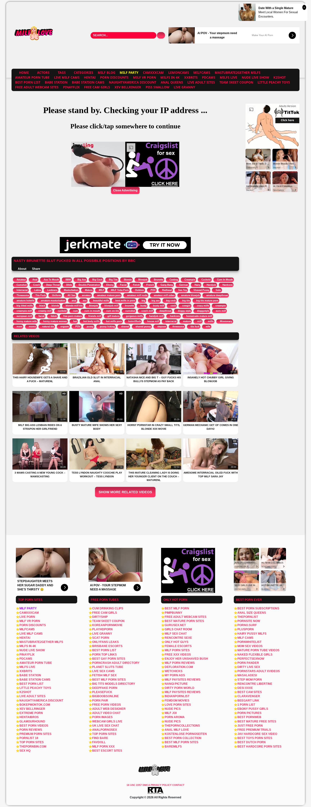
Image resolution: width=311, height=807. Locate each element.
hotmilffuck (134, 321)
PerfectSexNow (250, 658)
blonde (55, 305)
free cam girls (97, 87)
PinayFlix (71, 87)
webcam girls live (107, 721)
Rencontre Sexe (178, 637)
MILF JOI (171, 712)
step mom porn (249, 679)
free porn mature (72, 316)
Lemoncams (178, 72)
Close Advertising (125, 190)
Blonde (128, 279)
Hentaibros (29, 717)
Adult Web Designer (109, 708)
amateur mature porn (109, 295)
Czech (36, 284)
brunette (129, 305)
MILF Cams (245, 637)
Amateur (21, 279)
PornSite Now (248, 621)
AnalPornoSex (104, 729)
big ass (156, 300)
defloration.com (179, 667)
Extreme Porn (31, 712)
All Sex (71, 295)
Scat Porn (100, 637)
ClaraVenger (248, 696)
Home (24, 72)
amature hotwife (25, 300)
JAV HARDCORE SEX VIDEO (257, 733)
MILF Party (28, 608)
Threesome (23, 295)
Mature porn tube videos (258, 650)
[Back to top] (300, 796)
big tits (186, 300)
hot (75, 321)
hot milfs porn (114, 321)
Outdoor (139, 290)
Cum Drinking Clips (107, 608)
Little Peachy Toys (274, 82)
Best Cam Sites (249, 692)
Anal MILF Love (177, 729)
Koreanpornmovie (107, 625)
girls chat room (178, 629)
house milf (153, 321)
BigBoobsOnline (105, 696)
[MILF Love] (34, 35)
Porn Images (102, 717)
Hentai (90, 77)
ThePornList (247, 616)
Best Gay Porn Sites (108, 658)
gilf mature (113, 316)
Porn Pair (100, 700)
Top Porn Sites (31, 742)
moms (32, 326)
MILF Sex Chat (176, 633)
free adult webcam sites (36, 87)
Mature (89, 290)
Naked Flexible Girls (254, 654)
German (183, 284)
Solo (218, 290)
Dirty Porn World (179, 687)
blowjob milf (111, 305)
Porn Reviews (30, 729)
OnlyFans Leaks (105, 641)
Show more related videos (125, 492)
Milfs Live (228, 77)
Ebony (110, 284)
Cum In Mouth (225, 279)
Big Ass (81, 279)
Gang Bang (167, 284)
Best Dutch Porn (251, 742)
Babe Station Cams (88, 82)
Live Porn (27, 616)
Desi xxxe (245, 687)
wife (208, 326)
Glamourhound (32, 721)
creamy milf (44, 310)
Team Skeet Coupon (236, 82)
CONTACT (178, 785)
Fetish (136, 284)
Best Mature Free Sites (256, 721)
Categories (83, 72)
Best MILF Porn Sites (181, 742)
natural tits (48, 326)
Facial (123, 284)
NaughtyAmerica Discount (132, 82)
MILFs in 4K (170, 77)
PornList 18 (28, 738)
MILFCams (201, 72)
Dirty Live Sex (248, 667)
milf (199, 321)
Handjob (211, 284)
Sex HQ (24, 750)
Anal (34, 279)
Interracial (22, 290)
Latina (37, 290)
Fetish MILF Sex (104, 675)
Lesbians (52, 290)
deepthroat (165, 310)
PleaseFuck (102, 692)
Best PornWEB (249, 717)
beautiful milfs (101, 300)
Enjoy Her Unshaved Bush (186, 658)
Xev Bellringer (127, 87)
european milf (24, 316)
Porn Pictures (249, 712)
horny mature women (55, 321)
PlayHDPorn (102, 629)
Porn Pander (248, 662)
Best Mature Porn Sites (184, 621)
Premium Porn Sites (35, 733)
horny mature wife (27, 321)
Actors (43, 72)
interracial (171, 321)
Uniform (56, 295)
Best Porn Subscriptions (258, 608)
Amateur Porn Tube (32, 77)
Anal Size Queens (251, 612)
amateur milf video (164, 295)
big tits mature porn (207, 300)
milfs (210, 321)
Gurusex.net (175, 625)
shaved (125, 326)
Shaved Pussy (201, 290)
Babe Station (56, 82)
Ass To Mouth (51, 279)
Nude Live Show (255, 77)
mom (19, 326)
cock (173, 305)
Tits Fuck (40, 295)
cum (75, 310)
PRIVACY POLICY (161, 785)
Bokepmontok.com (34, 704)
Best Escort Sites (107, 750)
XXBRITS (191, 77)
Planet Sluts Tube (107, 667)
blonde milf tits (74, 305)
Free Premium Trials (254, 729)
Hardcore (227, 284)
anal (74, 300)
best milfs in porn (125, 300)
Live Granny (184, 87)
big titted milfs (25, 305)
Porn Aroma (175, 717)
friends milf (94, 316)
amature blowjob (190, 295)
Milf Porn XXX (103, 746)
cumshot (130, 310)
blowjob (93, 305)
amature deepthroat (217, 295)
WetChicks (173, 671)
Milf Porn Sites (177, 650)
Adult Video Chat (106, 712)
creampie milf (24, 310)
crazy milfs (203, 305)
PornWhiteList (249, 641)
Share (35, 268)
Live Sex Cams (103, 671)
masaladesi (247, 675)
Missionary (226, 321)
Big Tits (113, 279)
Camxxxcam (153, 72)
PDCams (208, 77)
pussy (90, 326)
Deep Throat (53, 284)
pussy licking (107, 326)
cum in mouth (92, 310)
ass (85, 300)
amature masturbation (53, 300)
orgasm (64, 326)
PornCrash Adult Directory (115, 662)
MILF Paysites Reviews (182, 679)
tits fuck (195, 326)
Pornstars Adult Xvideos (258, 671)
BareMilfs (173, 746)
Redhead (167, 290)
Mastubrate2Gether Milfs (237, 72)
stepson (161, 326)
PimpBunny (173, 612)
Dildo (69, 284)
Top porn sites (104, 733)
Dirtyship (100, 616)
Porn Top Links (104, 654)
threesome (178, 326)
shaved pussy (143, 326)
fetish (54, 316)
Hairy (197, 284)
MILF (101, 290)
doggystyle (203, 310)
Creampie (189, 279)
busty (143, 305)
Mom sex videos (250, 646)
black (42, 305)
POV (153, 290)
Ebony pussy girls (252, 708)
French (150, 284)
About (21, 268)
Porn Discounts (114, 77)
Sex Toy (182, 290)
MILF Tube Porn (120, 290)
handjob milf (156, 316)
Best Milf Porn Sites (109, 679)
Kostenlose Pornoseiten (186, 733)
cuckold (62, 310)
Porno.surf (247, 625)
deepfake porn (104, 687)
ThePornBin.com (32, 746)
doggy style (184, 310)
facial (41, 316)
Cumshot (22, 284)
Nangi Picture (176, 683)
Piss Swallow (157, 87)
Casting (174, 279)
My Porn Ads (175, 675)
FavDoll (99, 742)
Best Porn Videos (33, 725)
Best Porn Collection (183, 738)
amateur (86, 295)
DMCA (147, 785)
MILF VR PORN (144, 77)
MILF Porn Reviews (180, 662)
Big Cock (97, 279)
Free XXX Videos (178, 654)
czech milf (147, 310)
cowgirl (186, 305)
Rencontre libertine (254, 683)
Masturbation (71, 290)
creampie (220, 305)
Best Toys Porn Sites (254, 738)
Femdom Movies (177, 700)
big (143, 300)
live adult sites (201, 82)
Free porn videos (106, 704)
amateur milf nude (137, 295)
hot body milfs (91, 321)
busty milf (158, 305)
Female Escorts (178, 646)
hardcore (175, 316)
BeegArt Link (248, 700)
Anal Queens (172, 82)
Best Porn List (27, 82)
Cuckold (206, 279)
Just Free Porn (250, 725)
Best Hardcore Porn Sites (259, 746)
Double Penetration (89, 284)
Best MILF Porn (177, 608)
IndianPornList (177, 696)
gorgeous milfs (134, 316)
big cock (171, 300)
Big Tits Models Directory (113, 683)
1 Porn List (246, 704)
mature (187, 321)
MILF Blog (106, 72)
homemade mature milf (199, 316)
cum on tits (112, 310)
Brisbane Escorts (107, 646)
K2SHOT (279, 77)
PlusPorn (245, 629)
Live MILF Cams (67, 77)
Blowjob (142, 279)
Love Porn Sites (178, 704)
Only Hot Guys (176, 641)
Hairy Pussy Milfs (252, 633)
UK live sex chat (105, 725)
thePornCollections (182, 725)
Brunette (158, 279)
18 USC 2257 (134, 785)
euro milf (221, 310)
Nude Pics (173, 708)
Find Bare (100, 738)
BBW (68, 279)
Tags (62, 72)
